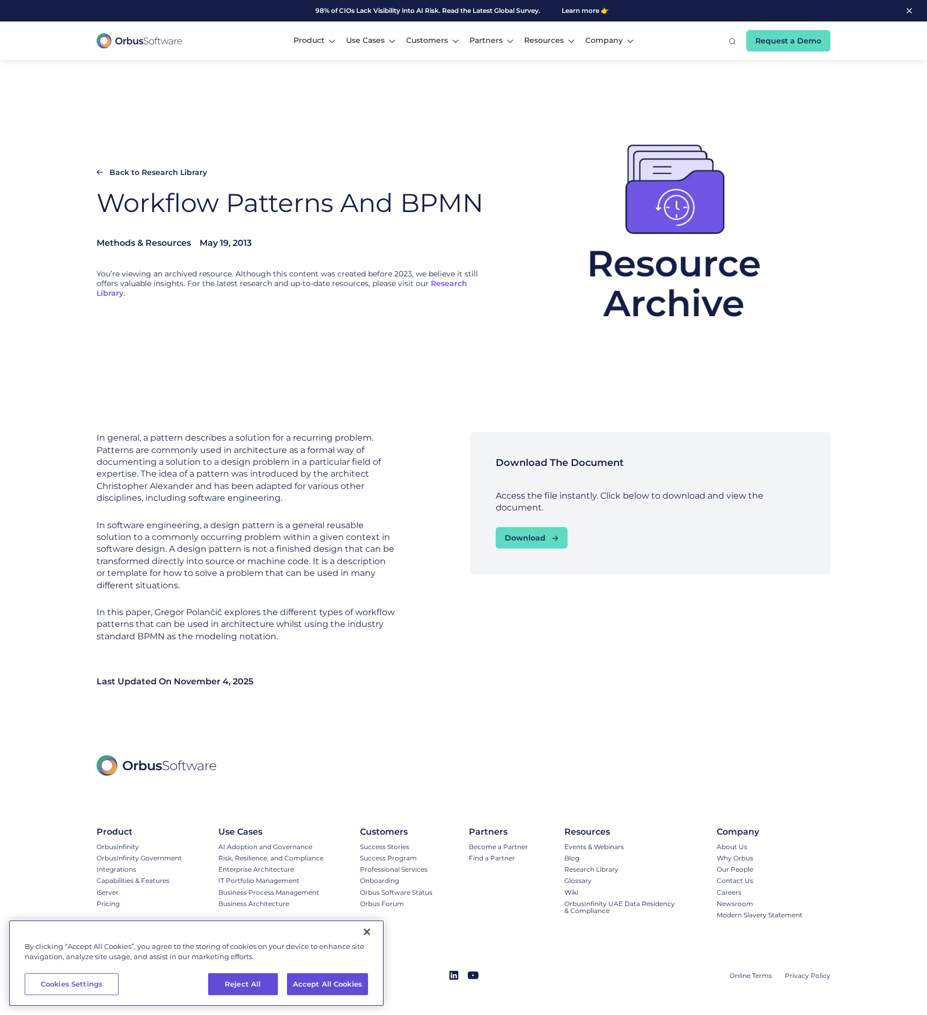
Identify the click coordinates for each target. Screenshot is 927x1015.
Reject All (243, 984)
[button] (314, 41)
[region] (196, 963)
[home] (139, 40)
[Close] (367, 932)
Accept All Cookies (327, 984)
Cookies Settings (71, 984)
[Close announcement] (909, 10)
